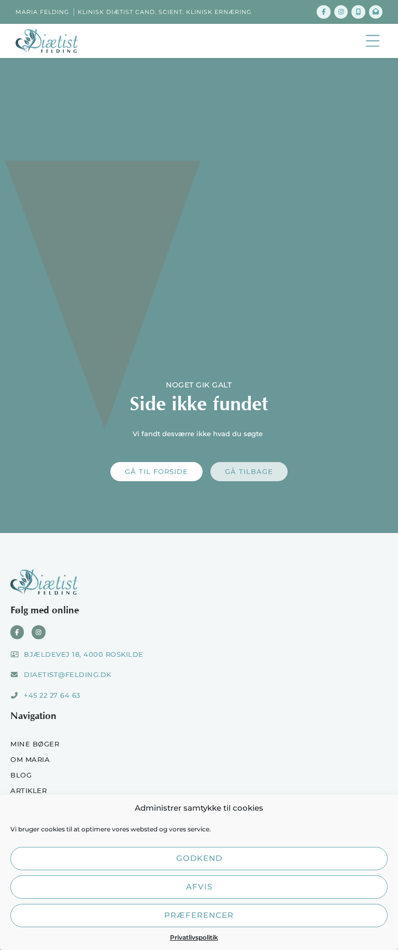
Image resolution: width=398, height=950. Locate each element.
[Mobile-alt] (358, 12)
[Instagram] (341, 12)
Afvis (199, 886)
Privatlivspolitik (194, 937)
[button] (373, 41)
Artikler (28, 790)
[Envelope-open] (375, 12)
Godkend (199, 858)
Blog (21, 775)
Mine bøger (34, 744)
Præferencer (199, 915)
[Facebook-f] (323, 12)
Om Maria (30, 759)
